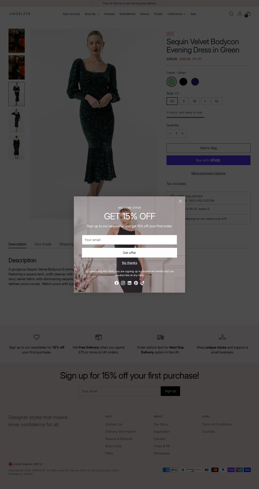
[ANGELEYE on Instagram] (123, 284)
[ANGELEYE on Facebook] (116, 284)
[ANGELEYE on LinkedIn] (129, 284)
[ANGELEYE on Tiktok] (142, 284)
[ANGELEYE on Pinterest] (136, 284)
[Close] (180, 201)
